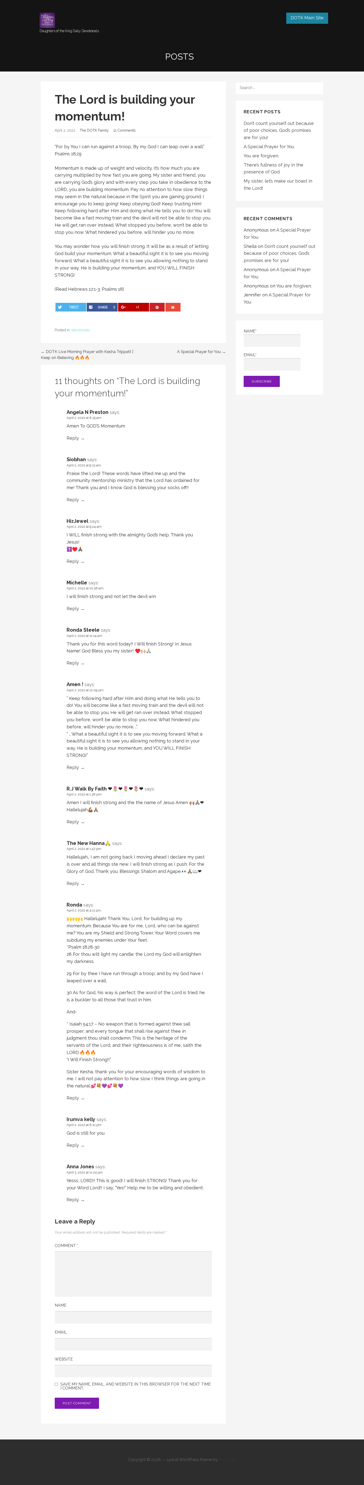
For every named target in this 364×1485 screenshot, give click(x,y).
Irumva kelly (81, 1119)
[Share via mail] (173, 307)
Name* (250, 331)
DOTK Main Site (307, 17)
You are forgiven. (261, 155)
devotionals (80, 330)
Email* (250, 355)
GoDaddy (227, 1459)
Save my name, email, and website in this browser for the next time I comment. (135, 1386)
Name (60, 1305)
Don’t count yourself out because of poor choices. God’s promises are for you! (279, 130)
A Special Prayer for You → (201, 351)
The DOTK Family (94, 130)
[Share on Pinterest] (157, 307)
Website (64, 1359)
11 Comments (124, 130)
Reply (73, 438)
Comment (66, 1245)
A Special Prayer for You (269, 146)
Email (61, 1332)
